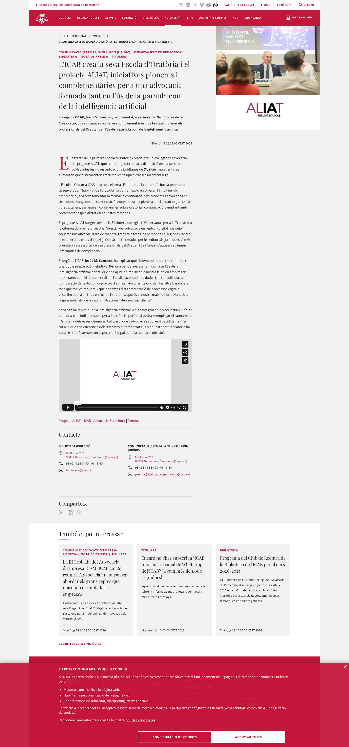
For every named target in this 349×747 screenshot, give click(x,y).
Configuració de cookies (175, 737)
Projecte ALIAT (70, 420)
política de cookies (140, 720)
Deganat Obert (88, 18)
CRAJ (190, 18)
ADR (235, 18)
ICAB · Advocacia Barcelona (104, 420)
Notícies (98, 36)
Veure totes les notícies (80, 644)
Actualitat (173, 18)
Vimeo (133, 420)
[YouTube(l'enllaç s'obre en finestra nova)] (208, 4)
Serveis (110, 18)
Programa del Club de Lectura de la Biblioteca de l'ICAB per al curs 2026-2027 (253, 564)
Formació (129, 18)
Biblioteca (151, 18)
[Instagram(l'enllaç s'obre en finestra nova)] (195, 4)
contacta (284, 5)
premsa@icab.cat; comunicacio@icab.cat (162, 474)
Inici (62, 36)
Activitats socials (213, 18)
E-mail (265, 5)
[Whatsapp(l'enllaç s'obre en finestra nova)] (215, 4)
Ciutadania (252, 18)
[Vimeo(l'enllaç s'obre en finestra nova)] (202, 4)
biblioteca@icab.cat (79, 470)
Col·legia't (246, 5)
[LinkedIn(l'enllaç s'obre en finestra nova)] (188, 4)
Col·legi (65, 18)
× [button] (345, 666)
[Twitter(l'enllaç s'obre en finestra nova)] (181, 4)
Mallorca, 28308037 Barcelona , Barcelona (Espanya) (92, 455)
